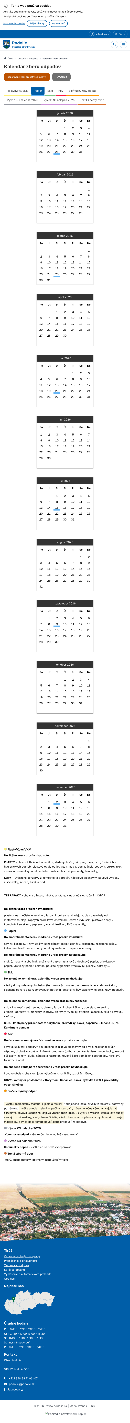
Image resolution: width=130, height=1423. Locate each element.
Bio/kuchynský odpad (82, 90)
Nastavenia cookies (14, 23)
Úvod (10, 58)
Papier (38, 90)
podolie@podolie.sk (22, 1384)
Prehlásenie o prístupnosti (20, 1260)
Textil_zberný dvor (92, 100)
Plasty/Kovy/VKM (17, 90)
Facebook (15, 1389)
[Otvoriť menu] (123, 44)
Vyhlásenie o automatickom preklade (27, 1274)
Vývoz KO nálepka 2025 (59, 100)
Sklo (50, 90)
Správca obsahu (14, 1269)
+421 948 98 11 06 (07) (23, 1378)
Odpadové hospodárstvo (28, 58)
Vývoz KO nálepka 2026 (22, 100)
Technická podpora (16, 1265)
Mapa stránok (78, 1406)
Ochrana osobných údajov (22, 1256)
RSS (93, 1406)
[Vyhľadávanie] (114, 44)
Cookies (9, 1278)
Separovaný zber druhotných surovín (26, 76)
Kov (60, 90)
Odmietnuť (58, 23)
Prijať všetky (37, 23)
